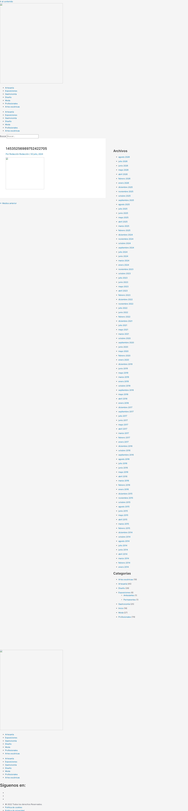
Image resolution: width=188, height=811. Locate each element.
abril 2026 (123, 174)
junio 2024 (123, 256)
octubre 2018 (124, 386)
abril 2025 (123, 221)
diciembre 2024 (125, 235)
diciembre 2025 (125, 187)
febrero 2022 (124, 316)
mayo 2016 (123, 472)
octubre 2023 (124, 273)
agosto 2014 (124, 541)
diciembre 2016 (125, 446)
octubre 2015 (124, 502)
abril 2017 (122, 429)
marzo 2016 (123, 480)
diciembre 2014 (125, 532)
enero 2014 (123, 567)
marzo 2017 (123, 433)
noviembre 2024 (125, 239)
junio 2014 (123, 549)
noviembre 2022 (125, 304)
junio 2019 (123, 368)
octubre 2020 (124, 338)
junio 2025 (123, 213)
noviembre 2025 (125, 191)
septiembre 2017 (126, 411)
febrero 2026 (124, 178)
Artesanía (9, 88)
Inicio (120, 608)
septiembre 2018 (126, 390)
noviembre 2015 (125, 498)
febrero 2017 (124, 437)
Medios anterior (8, 203)
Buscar (3, 136)
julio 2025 (122, 209)
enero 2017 (123, 442)
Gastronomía (11, 94)
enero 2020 (123, 360)
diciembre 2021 (125, 321)
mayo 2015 (123, 515)
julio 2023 (123, 278)
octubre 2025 (124, 196)
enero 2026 (123, 183)
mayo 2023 (123, 286)
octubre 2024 (124, 243)
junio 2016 (123, 467)
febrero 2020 (124, 355)
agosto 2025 (124, 204)
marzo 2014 (123, 558)
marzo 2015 (123, 524)
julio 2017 (122, 416)
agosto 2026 (124, 157)
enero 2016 (123, 489)
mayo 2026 (123, 170)
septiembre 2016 (126, 455)
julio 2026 (122, 161)
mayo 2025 (123, 217)
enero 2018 (123, 403)
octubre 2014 (124, 537)
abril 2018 (122, 398)
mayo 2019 (123, 373)
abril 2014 (122, 554)
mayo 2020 (123, 351)
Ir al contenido (6, 1)
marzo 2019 (123, 377)
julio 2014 (122, 545)
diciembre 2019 (125, 364)
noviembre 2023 (125, 269)
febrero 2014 (124, 563)
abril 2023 (123, 291)
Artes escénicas (12, 106)
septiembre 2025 (126, 200)
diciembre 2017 (125, 407)
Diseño (8, 97)
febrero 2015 (124, 528)
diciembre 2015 (125, 493)
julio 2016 (122, 463)
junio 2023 (123, 282)
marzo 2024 (123, 260)
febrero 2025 (124, 230)
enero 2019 (123, 381)
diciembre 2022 (125, 299)
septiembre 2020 (126, 342)
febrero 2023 (124, 295)
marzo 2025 (123, 226)
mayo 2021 (123, 329)
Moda (7, 100)
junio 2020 (123, 347)
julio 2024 (123, 252)
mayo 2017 (123, 424)
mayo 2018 (123, 394)
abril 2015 (122, 519)
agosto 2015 (123, 506)
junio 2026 (123, 165)
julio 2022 (122, 308)
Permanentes (130, 599)
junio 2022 (123, 312)
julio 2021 (122, 325)
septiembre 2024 (126, 247)
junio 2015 (123, 511)
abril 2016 (122, 476)
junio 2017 (123, 420)
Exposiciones (11, 91)
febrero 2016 (124, 485)
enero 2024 (123, 265)
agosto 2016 (123, 459)
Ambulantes (129, 595)
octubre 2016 (124, 450)
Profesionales (11, 103)
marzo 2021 (123, 334)
